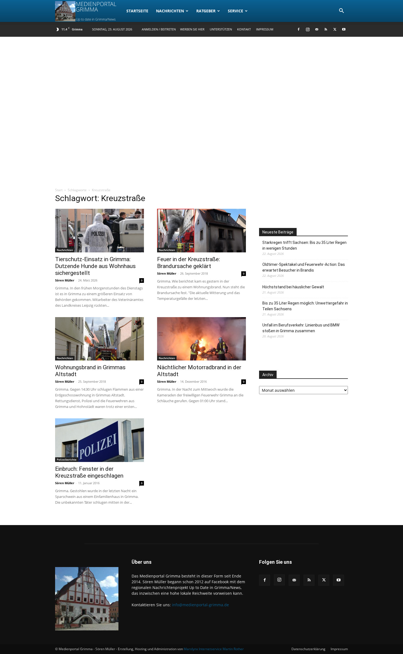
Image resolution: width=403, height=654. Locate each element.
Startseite (137, 10)
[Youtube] (344, 29)
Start (59, 190)
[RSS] (326, 29)
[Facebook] (298, 29)
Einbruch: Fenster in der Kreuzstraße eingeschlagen (89, 472)
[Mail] (317, 29)
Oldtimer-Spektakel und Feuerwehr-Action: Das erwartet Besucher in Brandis (303, 267)
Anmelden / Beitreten (159, 29)
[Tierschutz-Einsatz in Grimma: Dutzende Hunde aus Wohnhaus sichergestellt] (99, 230)
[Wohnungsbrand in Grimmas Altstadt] (99, 339)
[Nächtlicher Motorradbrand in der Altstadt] (201, 339)
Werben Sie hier (192, 29)
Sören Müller (64, 280)
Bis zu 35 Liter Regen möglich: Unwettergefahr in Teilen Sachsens (305, 306)
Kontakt (244, 29)
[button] (341, 11)
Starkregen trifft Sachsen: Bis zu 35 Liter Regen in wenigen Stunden (304, 245)
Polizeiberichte (66, 459)
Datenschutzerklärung (308, 649)
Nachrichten (170, 10)
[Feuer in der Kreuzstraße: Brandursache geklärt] (201, 230)
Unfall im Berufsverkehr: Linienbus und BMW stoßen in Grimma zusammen (300, 328)
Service (235, 10)
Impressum (264, 29)
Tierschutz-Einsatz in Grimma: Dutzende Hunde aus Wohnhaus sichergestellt (95, 266)
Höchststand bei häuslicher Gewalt (293, 287)
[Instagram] (307, 29)
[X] (335, 29)
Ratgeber (205, 10)
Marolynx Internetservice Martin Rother (214, 649)
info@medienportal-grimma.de (200, 604)
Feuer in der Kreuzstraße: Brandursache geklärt (188, 262)
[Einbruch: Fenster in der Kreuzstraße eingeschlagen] (99, 440)
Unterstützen (221, 29)
